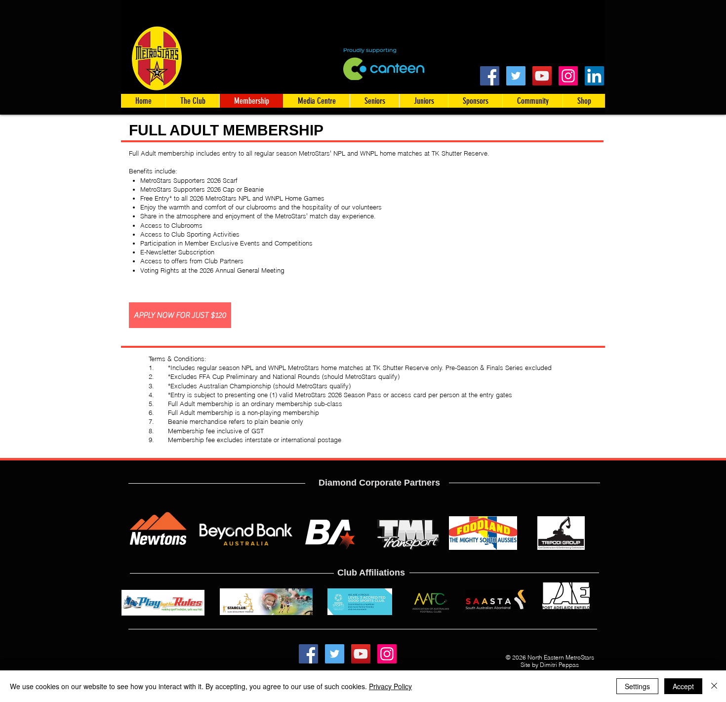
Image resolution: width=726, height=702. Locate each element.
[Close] (714, 686)
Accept (683, 686)
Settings (637, 686)
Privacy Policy (390, 686)
